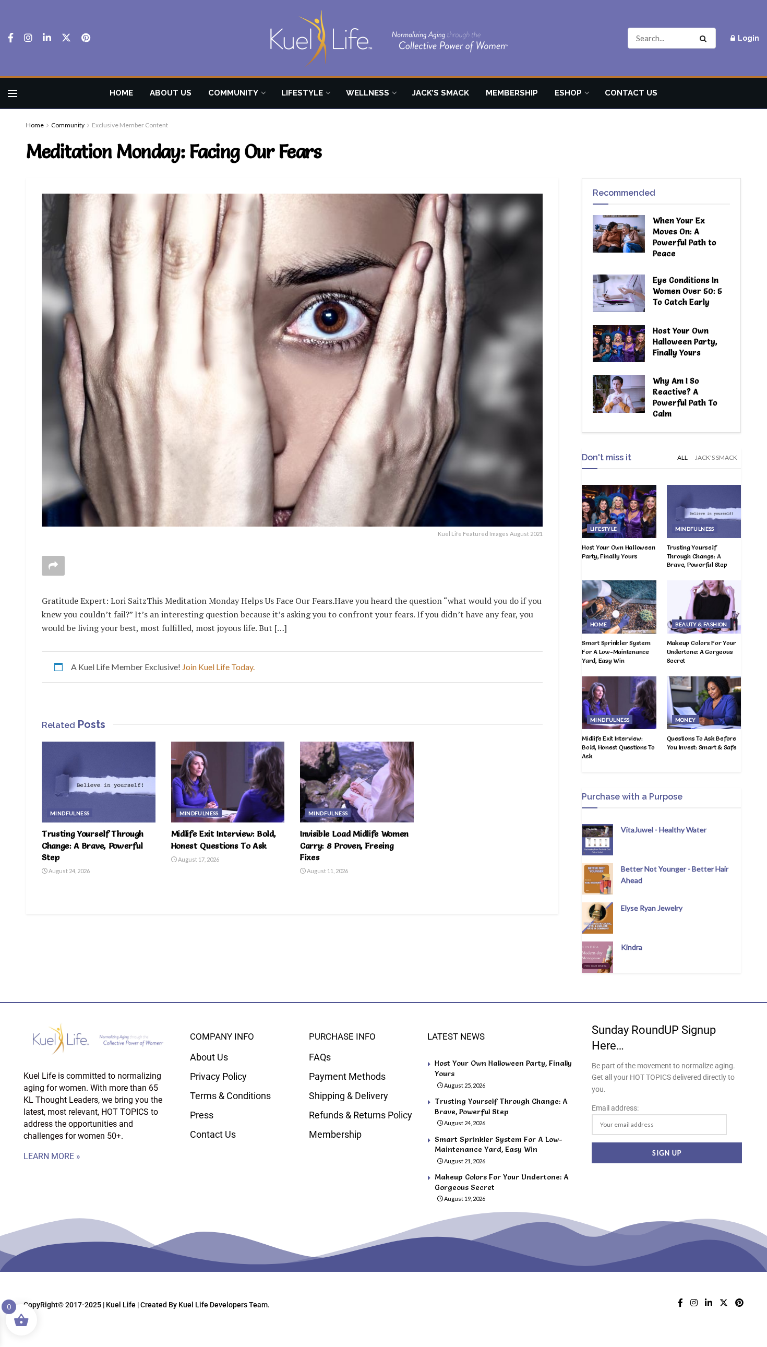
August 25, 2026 (464, 1085)
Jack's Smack (716, 457)
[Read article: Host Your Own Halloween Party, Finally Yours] (619, 344)
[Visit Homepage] (383, 38)
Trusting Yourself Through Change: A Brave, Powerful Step (92, 845)
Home (121, 93)
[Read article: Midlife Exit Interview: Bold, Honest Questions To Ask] (228, 782)
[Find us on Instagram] (28, 38)
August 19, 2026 (464, 1198)
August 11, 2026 (327, 870)
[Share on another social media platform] (53, 566)
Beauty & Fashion (701, 624)
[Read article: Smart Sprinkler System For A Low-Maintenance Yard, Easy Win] (619, 607)
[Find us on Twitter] (66, 38)
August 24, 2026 (68, 870)
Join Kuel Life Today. (218, 667)
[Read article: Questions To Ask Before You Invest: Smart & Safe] (704, 703)
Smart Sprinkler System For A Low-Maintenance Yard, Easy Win (616, 651)
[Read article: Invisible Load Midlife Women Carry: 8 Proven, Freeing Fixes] (357, 782)
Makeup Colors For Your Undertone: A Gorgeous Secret (702, 651)
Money (685, 720)
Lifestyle (302, 93)
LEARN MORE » (51, 1156)
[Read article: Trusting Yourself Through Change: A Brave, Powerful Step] (98, 782)
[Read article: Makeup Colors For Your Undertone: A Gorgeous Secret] (704, 607)
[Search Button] (705, 38)
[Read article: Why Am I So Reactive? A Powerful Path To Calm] (619, 394)
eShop (568, 93)
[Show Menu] (12, 93)
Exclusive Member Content (130, 125)
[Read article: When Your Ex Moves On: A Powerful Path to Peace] (619, 234)
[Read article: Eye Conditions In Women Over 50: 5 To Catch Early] (619, 293)
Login (747, 38)
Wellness (367, 93)
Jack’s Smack (440, 93)
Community (233, 93)
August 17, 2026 (198, 859)
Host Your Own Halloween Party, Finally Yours (685, 341)
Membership (512, 93)
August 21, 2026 (464, 1161)
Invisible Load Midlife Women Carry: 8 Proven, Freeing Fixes (354, 845)
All (682, 457)
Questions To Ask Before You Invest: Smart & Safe (702, 742)
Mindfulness (69, 813)
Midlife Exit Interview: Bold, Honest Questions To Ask (618, 747)
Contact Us (631, 93)
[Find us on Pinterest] (85, 38)
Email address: (615, 1108)
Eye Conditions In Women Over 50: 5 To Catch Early (687, 291)
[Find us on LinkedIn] (47, 38)
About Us (170, 93)
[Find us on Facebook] (11, 38)
